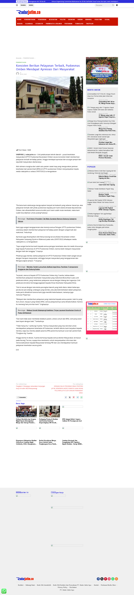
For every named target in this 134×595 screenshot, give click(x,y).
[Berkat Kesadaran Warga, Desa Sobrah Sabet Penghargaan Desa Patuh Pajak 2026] (49, 433)
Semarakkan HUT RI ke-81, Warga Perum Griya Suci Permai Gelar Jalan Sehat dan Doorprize (107, 102)
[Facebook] (98, 579)
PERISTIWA (98, 19)
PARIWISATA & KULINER (54, 24)
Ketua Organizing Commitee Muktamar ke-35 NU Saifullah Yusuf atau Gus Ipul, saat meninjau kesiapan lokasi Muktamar (74, 1)
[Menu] (17, 5)
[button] (113, 5)
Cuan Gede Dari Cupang (107, 185)
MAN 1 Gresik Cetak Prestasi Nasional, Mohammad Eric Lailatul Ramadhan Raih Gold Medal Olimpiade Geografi (107, 157)
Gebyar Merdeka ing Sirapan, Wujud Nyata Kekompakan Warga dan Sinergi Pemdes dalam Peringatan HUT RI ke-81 (26, 421)
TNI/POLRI (89, 24)
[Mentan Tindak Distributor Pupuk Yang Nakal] (102, 190)
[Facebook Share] (65, 397)
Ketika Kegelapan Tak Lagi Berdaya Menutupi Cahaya (106, 220)
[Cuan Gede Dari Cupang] (95, 182)
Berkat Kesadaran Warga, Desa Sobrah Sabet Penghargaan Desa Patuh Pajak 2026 (47, 442)
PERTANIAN (68, 24)
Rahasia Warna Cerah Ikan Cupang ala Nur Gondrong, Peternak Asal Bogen (107, 177)
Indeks (31, 5)
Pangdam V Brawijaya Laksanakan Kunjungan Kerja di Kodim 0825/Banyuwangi (30, 386)
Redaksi (23, 5)
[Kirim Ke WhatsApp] (81, 397)
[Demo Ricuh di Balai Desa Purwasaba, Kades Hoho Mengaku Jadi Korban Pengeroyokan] (102, 227)
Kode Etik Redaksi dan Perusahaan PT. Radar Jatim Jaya (72, 585)
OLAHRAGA (29, 24)
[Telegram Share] (77, 397)
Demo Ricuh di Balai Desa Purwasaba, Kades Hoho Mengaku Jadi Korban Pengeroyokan (107, 234)
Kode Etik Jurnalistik (44, 585)
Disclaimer (73, 587)
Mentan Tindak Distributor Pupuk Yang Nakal (106, 195)
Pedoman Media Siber (108, 585)
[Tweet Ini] (69, 397)
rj (20, 73)
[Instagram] (109, 579)
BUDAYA (19, 24)
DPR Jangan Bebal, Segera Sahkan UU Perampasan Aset (72, 420)
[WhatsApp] (112, 579)
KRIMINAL (88, 19)
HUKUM (80, 19)
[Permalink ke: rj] (17, 73)
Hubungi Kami (30, 585)
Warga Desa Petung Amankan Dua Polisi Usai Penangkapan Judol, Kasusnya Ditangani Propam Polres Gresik (107, 130)
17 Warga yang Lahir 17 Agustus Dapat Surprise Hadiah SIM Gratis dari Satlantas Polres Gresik (107, 116)
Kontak (96, 585)
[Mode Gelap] (117, 5)
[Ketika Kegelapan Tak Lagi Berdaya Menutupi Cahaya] (102, 215)
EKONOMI (71, 19)
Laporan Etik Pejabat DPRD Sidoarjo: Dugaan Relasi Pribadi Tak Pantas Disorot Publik (107, 209)
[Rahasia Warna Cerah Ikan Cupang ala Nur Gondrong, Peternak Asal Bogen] (102, 172)
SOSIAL (107, 19)
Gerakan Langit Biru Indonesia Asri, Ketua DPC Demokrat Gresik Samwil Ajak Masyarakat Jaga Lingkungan (107, 143)
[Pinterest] (105, 579)
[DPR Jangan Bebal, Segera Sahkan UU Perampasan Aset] (72, 411)
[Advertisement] (67, 40)
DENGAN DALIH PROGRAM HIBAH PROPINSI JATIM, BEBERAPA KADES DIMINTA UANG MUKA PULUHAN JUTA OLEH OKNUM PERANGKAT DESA (67, 388)
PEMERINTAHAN (29, 19)
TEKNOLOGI (79, 24)
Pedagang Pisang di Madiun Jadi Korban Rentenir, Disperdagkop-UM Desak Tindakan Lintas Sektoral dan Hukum (49, 421)
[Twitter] (101, 579)
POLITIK (62, 19)
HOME (19, 19)
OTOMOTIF (39, 24)
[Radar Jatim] (28, 12)
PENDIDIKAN (42, 19)
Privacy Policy (62, 587)
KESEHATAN (53, 19)
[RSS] (116, 579)
